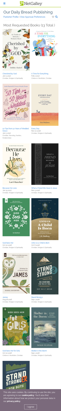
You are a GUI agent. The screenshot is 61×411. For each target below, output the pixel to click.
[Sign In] (4, 3)
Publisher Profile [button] (11, 17)
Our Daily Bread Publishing (28, 12)
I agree (30, 406)
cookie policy (28, 395)
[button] (53, 17)
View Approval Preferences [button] (32, 17)
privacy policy (13, 401)
